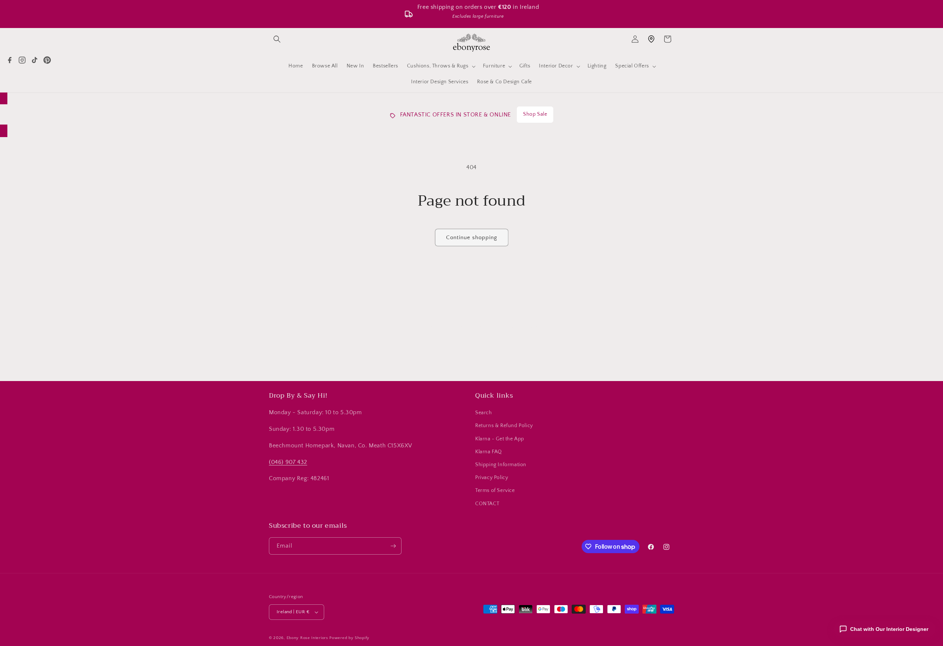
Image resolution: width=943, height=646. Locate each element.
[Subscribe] (529, 348)
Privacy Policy (491, 478)
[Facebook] (9, 60)
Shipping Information (500, 465)
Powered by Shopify (349, 638)
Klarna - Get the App (499, 439)
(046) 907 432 (288, 462)
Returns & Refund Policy (504, 426)
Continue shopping (471, 237)
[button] (277, 39)
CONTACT (487, 504)
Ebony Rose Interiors (307, 638)
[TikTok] (34, 60)
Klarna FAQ (488, 452)
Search (483, 413)
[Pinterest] (47, 60)
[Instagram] (22, 60)
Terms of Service (495, 490)
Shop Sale (535, 114)
